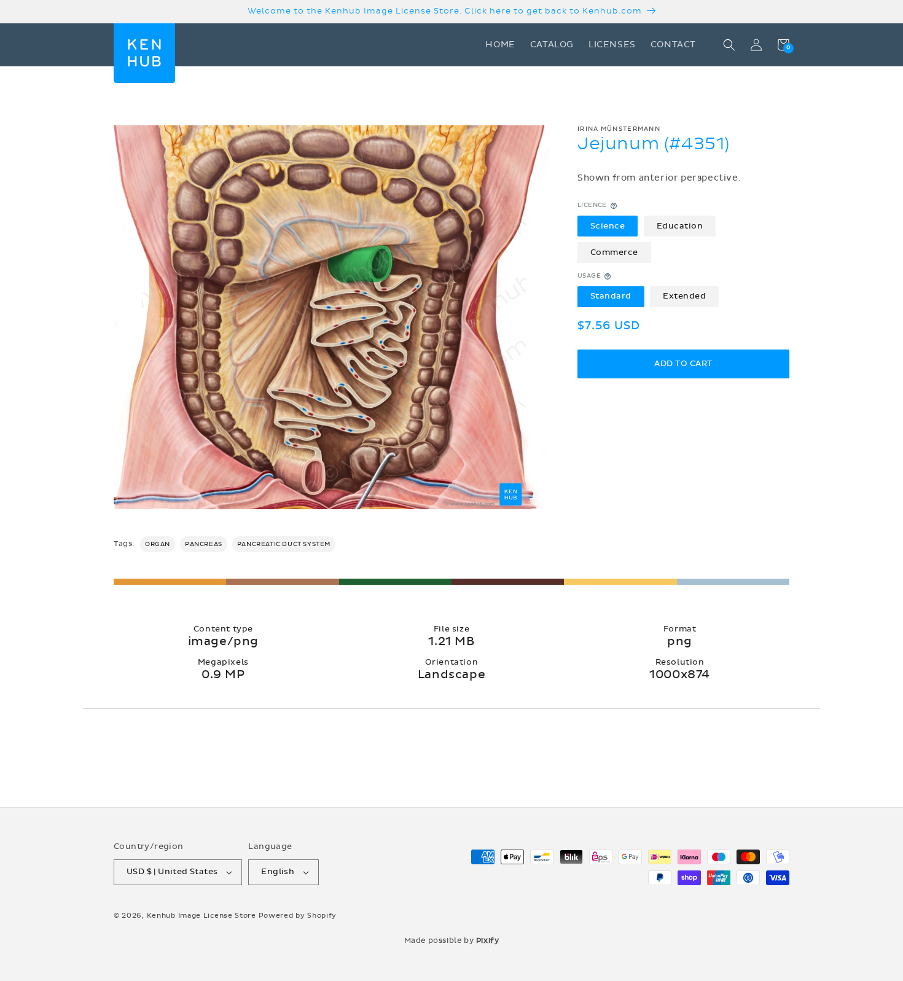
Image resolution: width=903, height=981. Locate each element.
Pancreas (203, 544)
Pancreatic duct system (283, 544)
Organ (157, 544)
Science (607, 226)
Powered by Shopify (298, 916)
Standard (610, 296)
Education (680, 226)
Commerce (614, 252)
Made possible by (451, 940)
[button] (729, 44)
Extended (684, 296)
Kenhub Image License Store (201, 916)
